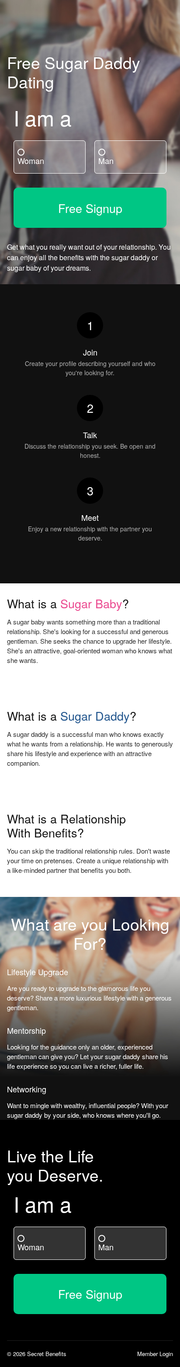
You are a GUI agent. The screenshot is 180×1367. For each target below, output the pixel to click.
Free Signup (90, 207)
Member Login (155, 1354)
